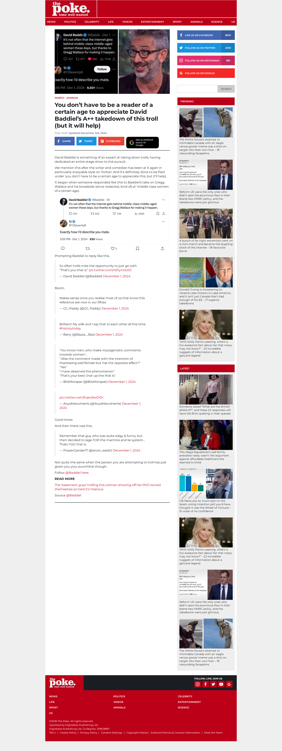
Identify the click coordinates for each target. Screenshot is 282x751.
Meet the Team (213, 732)
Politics (70, 21)
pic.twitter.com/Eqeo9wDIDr (81, 397)
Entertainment (152, 21)
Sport (177, 21)
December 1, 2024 (116, 276)
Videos (127, 21)
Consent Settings (111, 732)
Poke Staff (61, 133)
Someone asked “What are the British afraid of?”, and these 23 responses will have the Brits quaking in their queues (205, 410)
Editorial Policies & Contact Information (175, 732)
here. (77, 473)
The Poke (71, 8)
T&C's (52, 732)
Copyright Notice (137, 732)
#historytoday (70, 328)
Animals (196, 21)
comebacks (72, 98)
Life (111, 21)
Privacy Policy (88, 732)
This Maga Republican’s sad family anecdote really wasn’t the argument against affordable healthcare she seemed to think (204, 457)
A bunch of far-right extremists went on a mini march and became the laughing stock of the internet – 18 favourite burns (206, 246)
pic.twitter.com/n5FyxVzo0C (110, 270)
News (51, 21)
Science (217, 21)
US (233, 21)
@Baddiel (73, 495)
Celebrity (92, 21)
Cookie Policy (68, 732)
